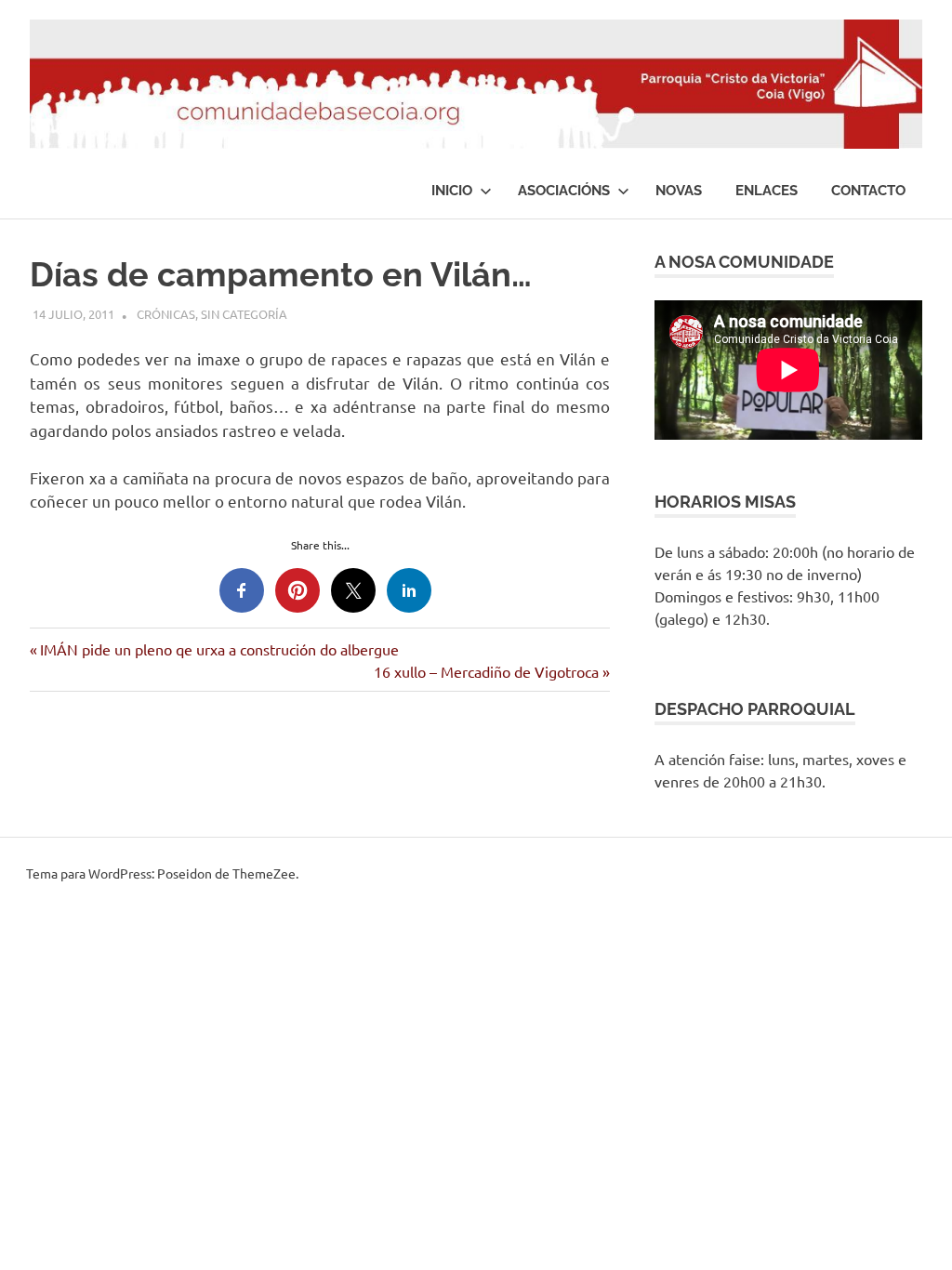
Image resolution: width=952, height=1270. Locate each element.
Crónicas (166, 314)
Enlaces (766, 190)
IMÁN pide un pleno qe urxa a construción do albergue (219, 649)
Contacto (868, 190)
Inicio (451, 190)
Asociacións (564, 190)
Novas (678, 190)
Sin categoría (244, 314)
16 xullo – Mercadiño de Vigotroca (486, 671)
